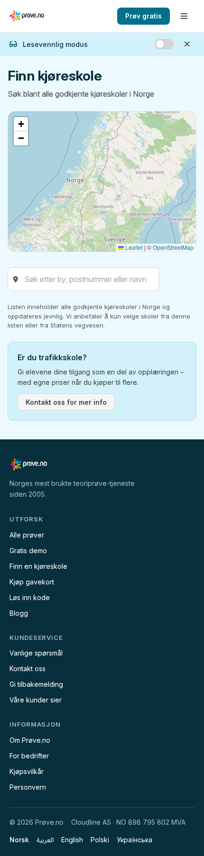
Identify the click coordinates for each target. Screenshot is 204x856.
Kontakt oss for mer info (66, 402)
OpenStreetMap (173, 247)
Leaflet (133, 247)
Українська (134, 840)
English (72, 840)
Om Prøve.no (29, 740)
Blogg (18, 613)
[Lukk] (187, 44)
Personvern (27, 787)
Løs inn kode (29, 597)
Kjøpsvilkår (26, 771)
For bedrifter (29, 756)
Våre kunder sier (35, 700)
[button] (21, 124)
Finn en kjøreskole (38, 566)
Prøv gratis (143, 16)
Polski (100, 840)
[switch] (164, 44)
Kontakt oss (27, 669)
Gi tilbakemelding (36, 684)
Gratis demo (28, 550)
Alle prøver (26, 535)
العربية (45, 840)
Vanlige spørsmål (36, 653)
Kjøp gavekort (31, 582)
